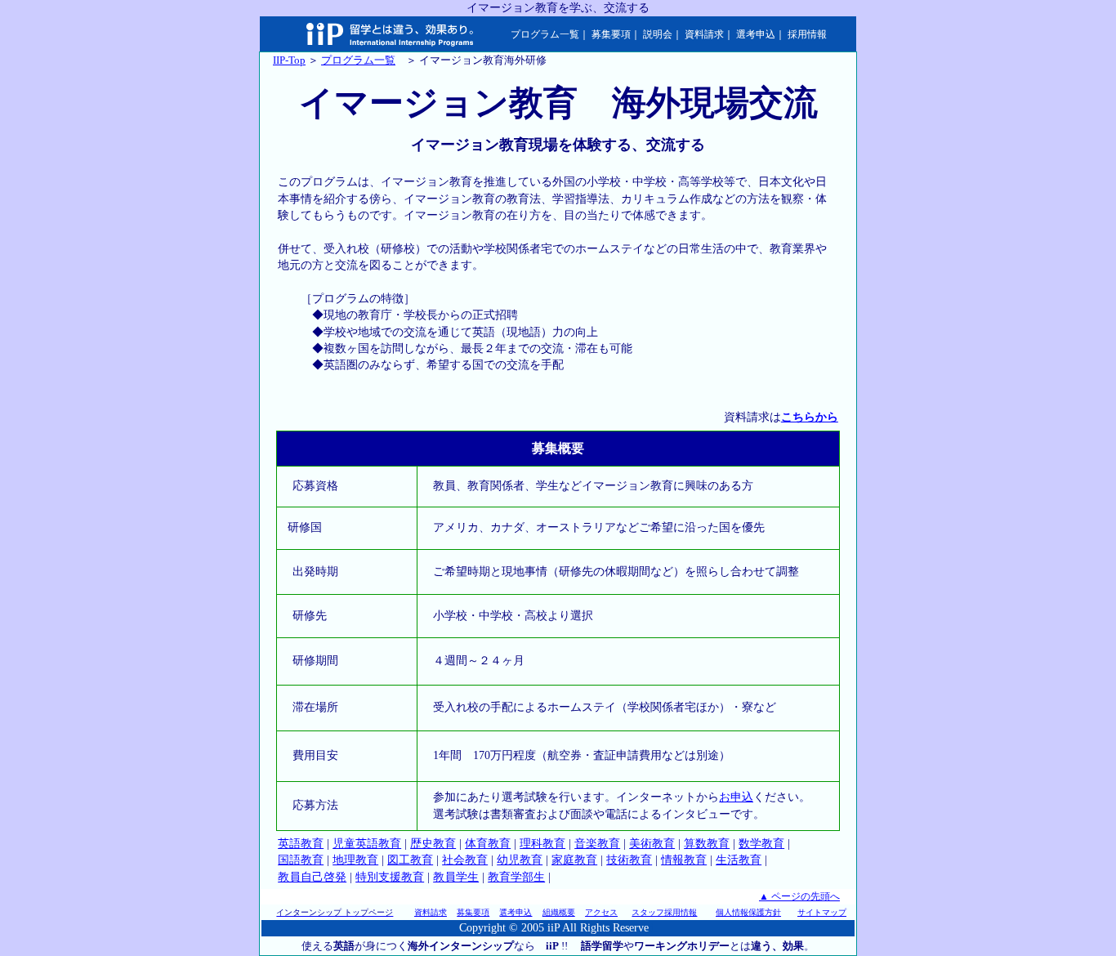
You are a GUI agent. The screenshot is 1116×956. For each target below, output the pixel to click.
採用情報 (807, 34)
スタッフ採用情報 (664, 912)
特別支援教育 (389, 877)
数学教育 (761, 844)
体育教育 (488, 844)
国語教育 (301, 860)
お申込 (736, 797)
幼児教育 (519, 860)
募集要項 (611, 34)
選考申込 (755, 34)
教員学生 (456, 877)
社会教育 (465, 860)
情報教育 (684, 860)
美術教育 (652, 844)
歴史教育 (433, 844)
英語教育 (301, 844)
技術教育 (629, 860)
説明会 (657, 34)
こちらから (809, 417)
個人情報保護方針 (748, 912)
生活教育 (738, 860)
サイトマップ (821, 912)
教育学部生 (516, 877)
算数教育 (707, 844)
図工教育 (410, 860)
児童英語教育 (367, 844)
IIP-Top (289, 60)
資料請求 (704, 34)
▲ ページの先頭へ (799, 896)
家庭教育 (574, 860)
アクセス (601, 912)
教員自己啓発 (312, 877)
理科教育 (542, 844)
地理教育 (355, 860)
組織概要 (558, 912)
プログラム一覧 (545, 34)
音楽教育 (597, 844)
